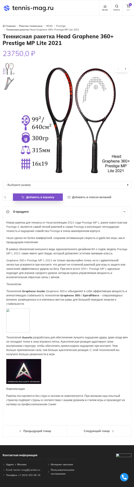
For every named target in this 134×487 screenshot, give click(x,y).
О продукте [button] (20, 211)
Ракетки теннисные (31, 25)
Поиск (116, 10)
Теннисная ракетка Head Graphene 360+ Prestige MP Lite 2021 (42, 29)
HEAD (49, 25)
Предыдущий (37, 431)
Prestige (61, 25)
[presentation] (118, 68)
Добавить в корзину (39, 197)
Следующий (97, 431)
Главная (11, 25)
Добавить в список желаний (91, 197)
